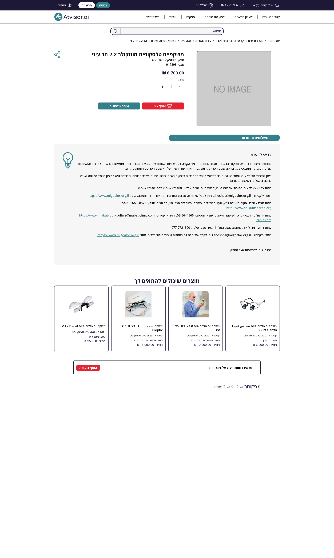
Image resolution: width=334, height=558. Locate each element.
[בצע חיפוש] (116, 31)
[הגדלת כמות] (162, 86)
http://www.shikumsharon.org (248, 208)
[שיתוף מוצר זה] (57, 54)
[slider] (232, 386)
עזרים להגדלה (203, 41)
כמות (181, 79)
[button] (266, 5)
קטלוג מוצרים (271, 17)
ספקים (190, 17)
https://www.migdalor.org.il (108, 195)
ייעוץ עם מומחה (215, 17)
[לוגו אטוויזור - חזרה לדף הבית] (71, 17)
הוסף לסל (160, 106)
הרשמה (86, 5)
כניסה (103, 5)
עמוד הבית (274, 41)
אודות (173, 17)
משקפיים (186, 41)
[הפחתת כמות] (179, 86)
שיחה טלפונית (119, 106)
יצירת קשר (153, 17)
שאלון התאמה (243, 17)
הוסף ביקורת (88, 368)
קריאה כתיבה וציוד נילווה (230, 41)
